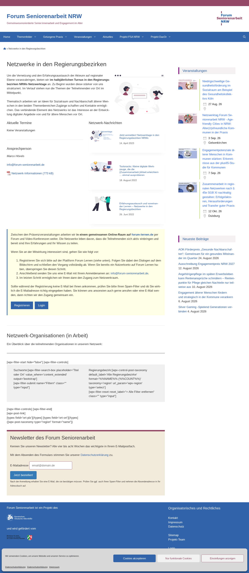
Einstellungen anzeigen (222, 558)
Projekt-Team (176, 539)
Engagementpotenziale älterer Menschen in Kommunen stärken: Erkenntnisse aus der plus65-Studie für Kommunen (218, 159)
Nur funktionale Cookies (178, 558)
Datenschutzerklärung (15, 567)
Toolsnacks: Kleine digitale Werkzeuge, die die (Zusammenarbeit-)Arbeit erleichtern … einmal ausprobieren (139, 170)
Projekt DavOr (159, 36)
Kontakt (173, 518)
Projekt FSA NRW (130, 36)
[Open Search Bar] (244, 37)
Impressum (54, 567)
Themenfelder (24, 36)
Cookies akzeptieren (134, 558)
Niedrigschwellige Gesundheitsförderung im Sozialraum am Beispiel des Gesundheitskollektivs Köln (217, 90)
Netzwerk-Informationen (27, 173)
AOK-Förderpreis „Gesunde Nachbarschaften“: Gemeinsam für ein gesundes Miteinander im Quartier (206, 254)
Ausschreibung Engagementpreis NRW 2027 (206, 264)
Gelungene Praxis (53, 36)
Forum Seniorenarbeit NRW (44, 16)
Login (41, 305)
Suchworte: (21, 370)
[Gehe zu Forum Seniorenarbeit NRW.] (4, 48)
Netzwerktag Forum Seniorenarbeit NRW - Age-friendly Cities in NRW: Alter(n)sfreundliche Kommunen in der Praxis (218, 124)
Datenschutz (176, 526)
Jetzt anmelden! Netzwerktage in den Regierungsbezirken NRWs (139, 136)
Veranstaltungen (83, 36)
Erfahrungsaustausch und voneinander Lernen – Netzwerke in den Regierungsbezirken (138, 206)
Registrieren (22, 305)
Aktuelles (108, 36)
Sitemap (173, 535)
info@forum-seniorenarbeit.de (25, 164)
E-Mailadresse (19, 465)
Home (6, 36)
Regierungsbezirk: (100, 370)
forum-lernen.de (142, 234)
